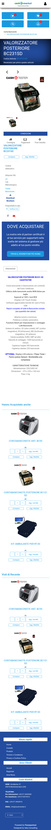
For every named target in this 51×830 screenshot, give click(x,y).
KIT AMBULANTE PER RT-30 (25, 543)
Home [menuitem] (8, 745)
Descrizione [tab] (10, 269)
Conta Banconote (10, 32)
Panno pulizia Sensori (18, 357)
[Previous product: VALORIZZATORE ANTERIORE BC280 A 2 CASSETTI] (7, 72)
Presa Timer (39, 354)
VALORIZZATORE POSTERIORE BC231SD (22, 34)
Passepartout (30, 825)
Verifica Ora (13, 209)
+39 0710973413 (23, 797)
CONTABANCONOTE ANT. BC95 (25, 440)
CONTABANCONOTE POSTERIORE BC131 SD (25, 494)
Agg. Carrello (33, 451)
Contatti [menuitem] (9, 748)
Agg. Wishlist (30, 157)
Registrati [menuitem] (10, 771)
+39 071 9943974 (15, 802)
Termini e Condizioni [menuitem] (14, 755)
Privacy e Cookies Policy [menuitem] (16, 758)
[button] (25, 95)
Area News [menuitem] (10, 775)
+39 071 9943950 (24, 794)
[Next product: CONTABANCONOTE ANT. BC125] (17, 72)
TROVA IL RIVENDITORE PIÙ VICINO (25, 254)
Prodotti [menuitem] (9, 751)
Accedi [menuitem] (9, 768)
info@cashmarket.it (18, 807)
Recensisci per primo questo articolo (19, 62)
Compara (11, 157)
